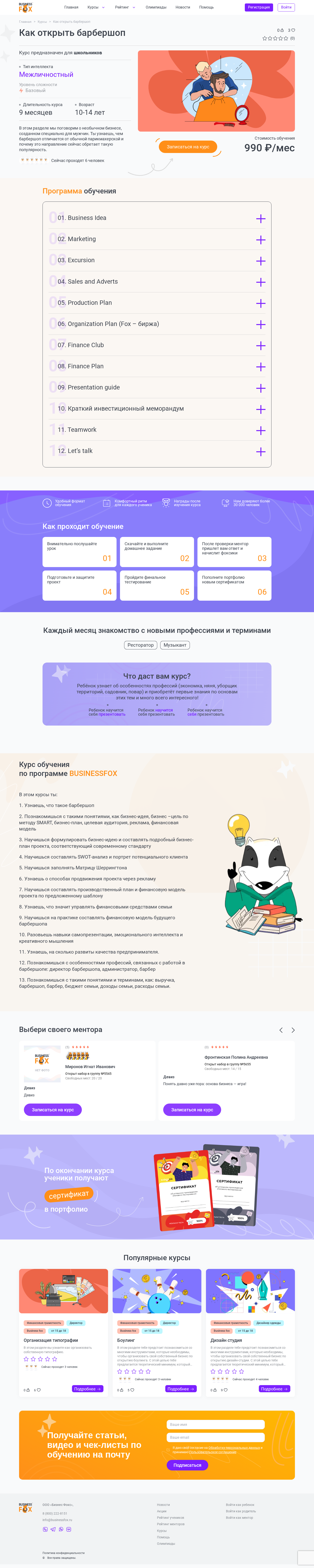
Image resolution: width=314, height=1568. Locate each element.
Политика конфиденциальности (64, 1553)
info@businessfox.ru (57, 1520)
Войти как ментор (239, 1517)
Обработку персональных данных (234, 1448)
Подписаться (187, 1465)
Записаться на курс (53, 1110)
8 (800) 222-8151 (55, 1513)
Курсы (93, 7)
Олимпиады (156, 7)
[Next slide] (281, 1030)
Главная (71, 7)
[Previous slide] (293, 1030)
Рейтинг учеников (170, 1517)
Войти (286, 7)
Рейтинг (122, 7)
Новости (183, 7)
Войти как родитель (241, 1511)
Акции (161, 1511)
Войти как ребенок (240, 1505)
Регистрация (259, 7)
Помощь (206, 7)
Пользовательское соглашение (212, 1452)
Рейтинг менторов (171, 1524)
